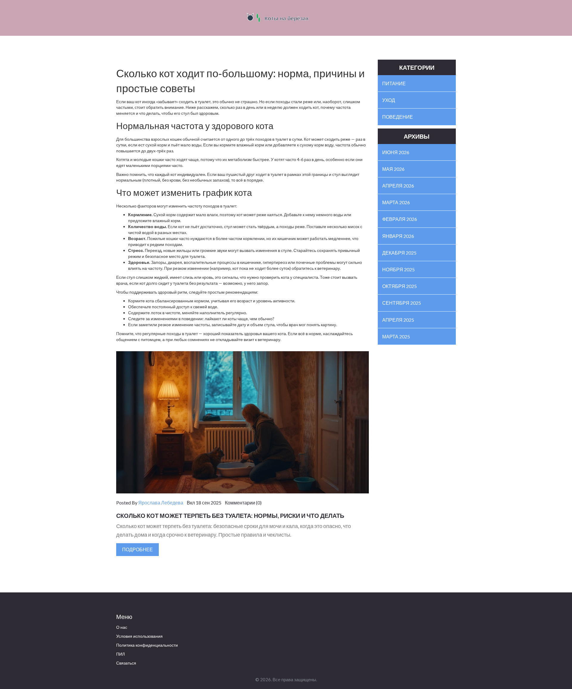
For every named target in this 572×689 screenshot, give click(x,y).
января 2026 (398, 236)
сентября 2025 (401, 303)
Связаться (126, 662)
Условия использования (139, 636)
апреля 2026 (398, 185)
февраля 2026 (399, 219)
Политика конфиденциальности (147, 645)
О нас (121, 627)
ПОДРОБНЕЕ (137, 549)
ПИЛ (120, 654)
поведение (397, 117)
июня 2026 (395, 152)
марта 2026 (396, 202)
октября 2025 (399, 286)
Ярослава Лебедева (160, 502)
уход (388, 100)
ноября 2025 (398, 269)
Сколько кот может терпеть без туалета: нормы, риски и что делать (230, 515)
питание (394, 83)
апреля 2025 (398, 320)
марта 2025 (396, 336)
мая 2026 (393, 169)
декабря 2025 (399, 253)
